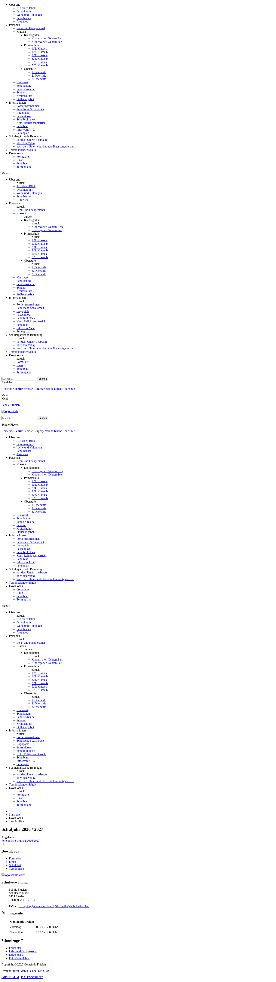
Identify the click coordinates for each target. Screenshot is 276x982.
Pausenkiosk (24, 116)
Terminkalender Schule (22, 149)
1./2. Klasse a (40, 48)
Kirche (58, 388)
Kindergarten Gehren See (47, 41)
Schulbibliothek (26, 119)
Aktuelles (22, 21)
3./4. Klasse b (40, 58)
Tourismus (69, 388)
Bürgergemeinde (43, 388)
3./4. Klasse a (40, 55)
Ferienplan (23, 133)
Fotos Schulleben (19, 958)
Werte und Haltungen (29, 14)
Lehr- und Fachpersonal (31, 28)
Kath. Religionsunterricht (31, 122)
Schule (18, 388)
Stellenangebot (25, 99)
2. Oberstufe (39, 75)
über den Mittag (26, 143)
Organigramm (25, 11)
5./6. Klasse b (40, 65)
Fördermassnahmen (28, 106)
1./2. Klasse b (40, 51)
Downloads (16, 954)
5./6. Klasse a (40, 62)
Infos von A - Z (26, 129)
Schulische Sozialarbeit (30, 109)
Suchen (42, 378)
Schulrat (21, 92)
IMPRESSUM (10, 977)
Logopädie (23, 112)
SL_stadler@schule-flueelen (72, 906)
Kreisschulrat (24, 95)
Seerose (28, 388)
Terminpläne (24, 166)
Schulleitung (24, 85)
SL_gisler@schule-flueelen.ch (36, 906)
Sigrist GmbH (19, 970)
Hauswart (22, 82)
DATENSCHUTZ (32, 977)
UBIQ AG (44, 970)
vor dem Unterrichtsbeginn (32, 139)
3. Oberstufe (39, 79)
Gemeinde (8, 388)
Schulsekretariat (26, 89)
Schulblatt (22, 126)
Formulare (23, 156)
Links (20, 160)
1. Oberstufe (39, 72)
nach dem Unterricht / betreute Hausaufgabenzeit (45, 146)
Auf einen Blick (26, 8)
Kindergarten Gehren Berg (47, 38)
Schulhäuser (24, 18)
